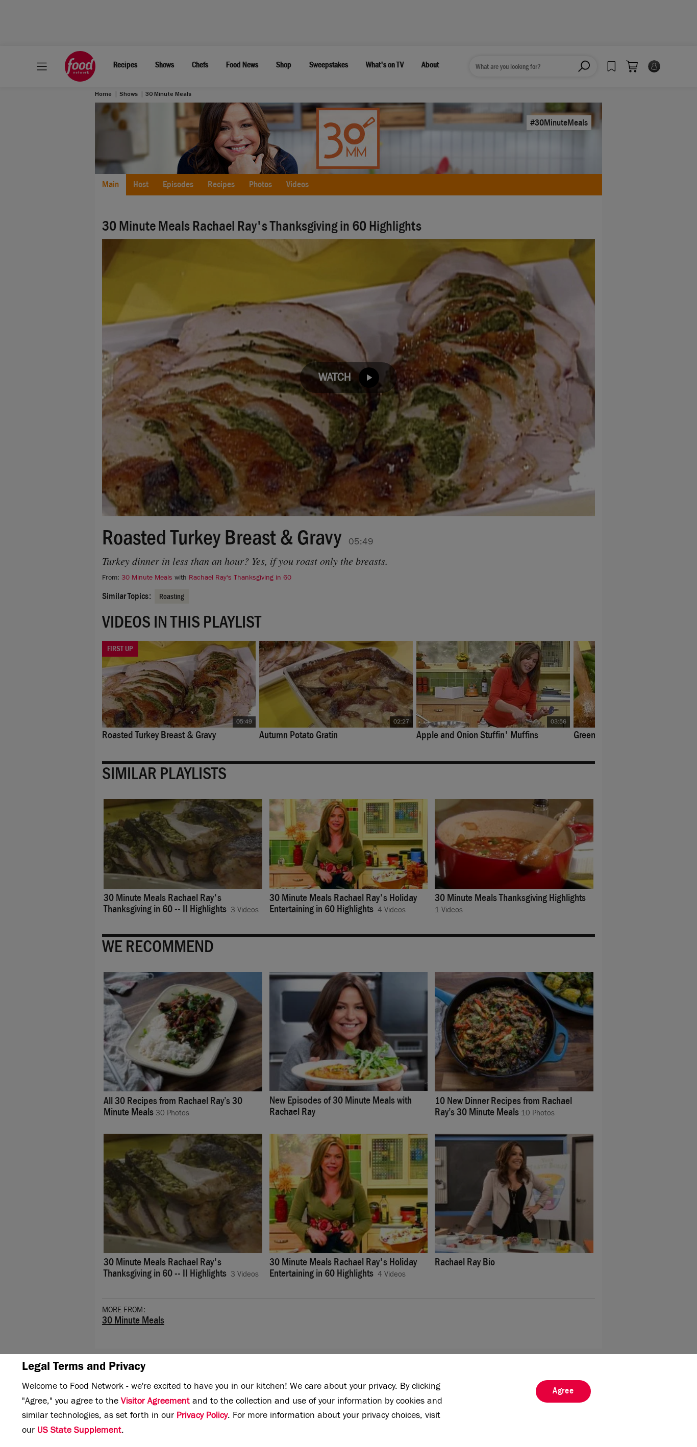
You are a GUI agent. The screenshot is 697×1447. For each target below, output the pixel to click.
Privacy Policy (202, 1416)
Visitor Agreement (155, 1402)
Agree (563, 1391)
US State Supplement (79, 1431)
